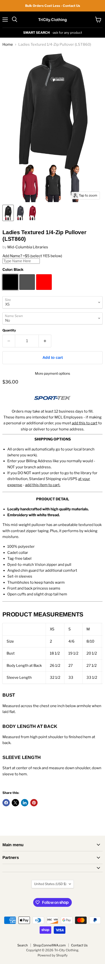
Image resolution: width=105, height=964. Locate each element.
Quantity (9, 330)
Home (7, 45)
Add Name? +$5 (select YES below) (32, 256)
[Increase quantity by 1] (45, 341)
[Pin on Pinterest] (34, 802)
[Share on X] (15, 802)
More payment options (52, 373)
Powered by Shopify (53, 955)
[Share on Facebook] (6, 802)
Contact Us (79, 945)
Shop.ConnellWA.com (49, 945)
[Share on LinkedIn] (24, 802)
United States (50, 884)
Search (22, 945)
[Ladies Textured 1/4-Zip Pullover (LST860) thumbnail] (8, 213)
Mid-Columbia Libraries (27, 247)
